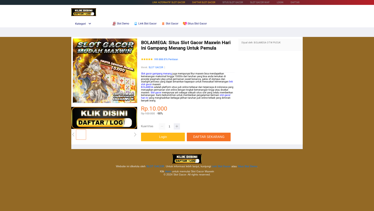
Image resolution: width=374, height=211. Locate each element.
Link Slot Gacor (221, 166)
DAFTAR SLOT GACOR (203, 2)
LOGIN (280, 2)
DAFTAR (295, 2)
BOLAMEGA (147, 87)
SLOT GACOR (156, 67)
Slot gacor (156, 92)
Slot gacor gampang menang (156, 73)
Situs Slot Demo (247, 166)
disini (168, 171)
